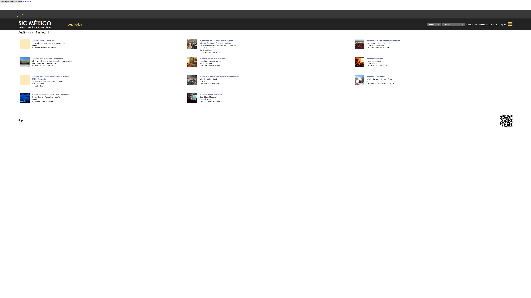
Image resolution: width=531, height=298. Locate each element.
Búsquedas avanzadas (477, 24)
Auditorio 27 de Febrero (376, 76)
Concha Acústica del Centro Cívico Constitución (51, 94)
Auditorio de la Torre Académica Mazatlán (383, 40)
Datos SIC (493, 24)
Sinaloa (21, 14)
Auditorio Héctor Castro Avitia (43, 40)
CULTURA (27, 1)
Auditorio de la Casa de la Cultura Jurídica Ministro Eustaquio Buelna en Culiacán (216, 41)
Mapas (502, 24)
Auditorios (22, 16)
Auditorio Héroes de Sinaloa (211, 94)
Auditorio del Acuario (375, 58)
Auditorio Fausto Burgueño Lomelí (213, 58)
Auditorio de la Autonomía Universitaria (47, 58)
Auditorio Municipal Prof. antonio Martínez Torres (219, 76)
